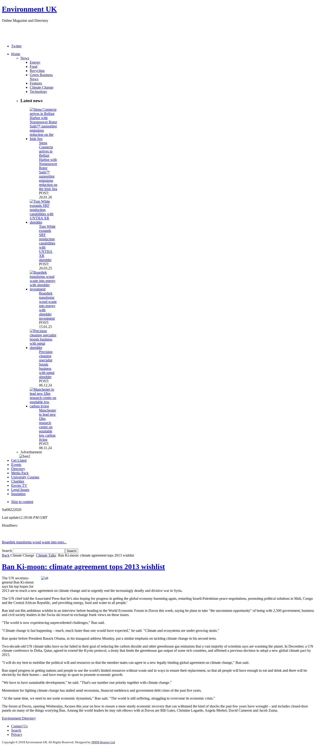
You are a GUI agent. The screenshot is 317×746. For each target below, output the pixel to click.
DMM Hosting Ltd (103, 742)
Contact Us (19, 726)
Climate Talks (46, 555)
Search (7, 551)
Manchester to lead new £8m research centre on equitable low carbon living (47, 424)
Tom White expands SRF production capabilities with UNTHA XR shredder (47, 243)
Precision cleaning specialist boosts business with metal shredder (46, 364)
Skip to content (22, 502)
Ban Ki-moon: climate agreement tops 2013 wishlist (83, 566)
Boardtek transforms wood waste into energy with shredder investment (48, 305)
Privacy (16, 734)
